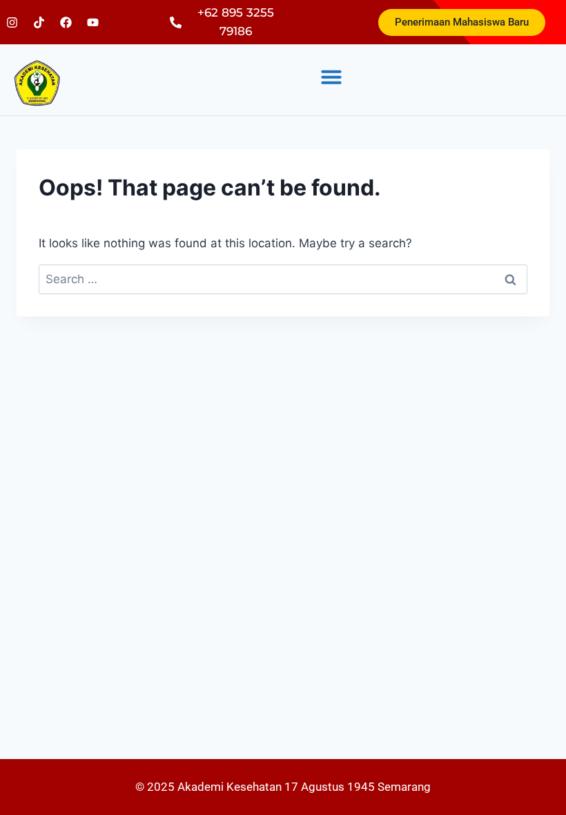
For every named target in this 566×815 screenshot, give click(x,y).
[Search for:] (283, 279)
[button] (331, 76)
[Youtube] (92, 22)
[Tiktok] (38, 22)
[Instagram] (11, 22)
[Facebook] (65, 22)
